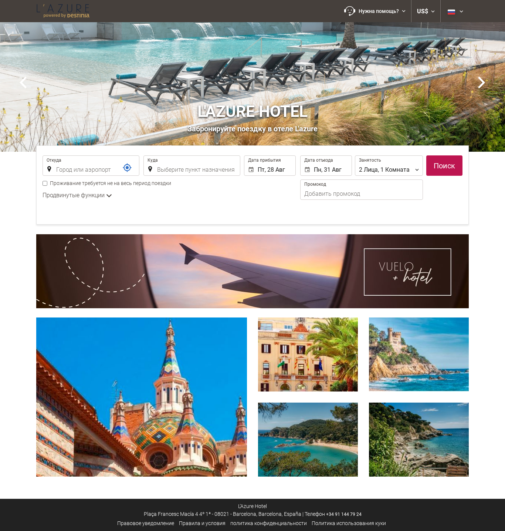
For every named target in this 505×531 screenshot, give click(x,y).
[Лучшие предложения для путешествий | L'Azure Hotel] (63, 11)
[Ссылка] (127, 167)
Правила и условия (202, 523)
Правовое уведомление (145, 523)
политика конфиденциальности (268, 523)
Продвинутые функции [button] (74, 195)
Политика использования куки (349, 523)
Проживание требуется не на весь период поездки (110, 183)
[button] (375, 11)
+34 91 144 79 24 (344, 514)
